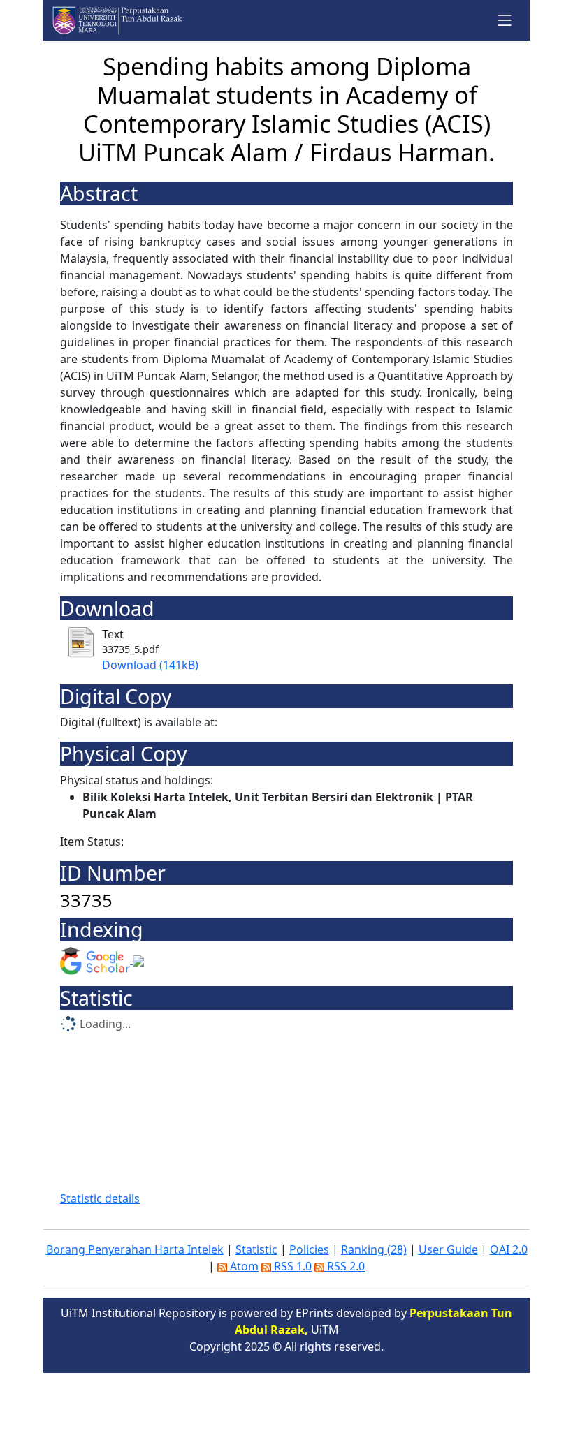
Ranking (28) (374, 1249)
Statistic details (100, 1198)
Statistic (256, 1249)
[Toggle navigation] (504, 20)
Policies (309, 1249)
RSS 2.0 (344, 1266)
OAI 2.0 (509, 1249)
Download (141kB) (150, 665)
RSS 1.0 (291, 1266)
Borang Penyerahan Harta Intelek (135, 1249)
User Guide (448, 1249)
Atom (243, 1266)
